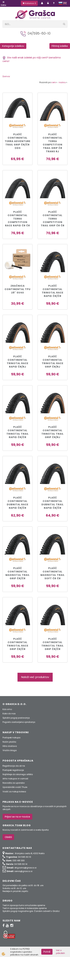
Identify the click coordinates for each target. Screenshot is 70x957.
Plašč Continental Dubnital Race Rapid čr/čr (17, 503)
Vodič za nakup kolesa (14, 791)
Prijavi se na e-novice (17, 816)
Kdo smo (7, 709)
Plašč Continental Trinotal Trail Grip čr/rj (52, 432)
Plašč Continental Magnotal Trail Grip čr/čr (17, 573)
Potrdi (46, 951)
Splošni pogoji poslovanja (16, 717)
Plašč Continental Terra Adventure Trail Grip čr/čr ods (17, 141)
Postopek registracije (13, 770)
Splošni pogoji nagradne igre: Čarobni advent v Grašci (31, 911)
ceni (53, 82)
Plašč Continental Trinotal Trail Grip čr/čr (52, 644)
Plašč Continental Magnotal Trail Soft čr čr (52, 573)
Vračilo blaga (10, 750)
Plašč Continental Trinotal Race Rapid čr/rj (17, 361)
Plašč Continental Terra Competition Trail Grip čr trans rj (52, 143)
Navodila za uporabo (14, 782)
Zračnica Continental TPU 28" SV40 (17, 289)
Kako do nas (9, 713)
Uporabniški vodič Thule (15, 787)
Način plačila (9, 741)
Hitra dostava (10, 746)
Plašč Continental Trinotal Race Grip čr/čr (17, 644)
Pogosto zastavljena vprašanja (19, 722)
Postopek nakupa (11, 737)
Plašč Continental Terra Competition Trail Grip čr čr (52, 218)
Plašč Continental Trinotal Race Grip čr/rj (52, 361)
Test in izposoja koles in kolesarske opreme (25, 908)
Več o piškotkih (60, 952)
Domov (6, 76)
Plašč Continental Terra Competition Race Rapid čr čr (17, 218)
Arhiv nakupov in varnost (15, 778)
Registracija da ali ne (14, 765)
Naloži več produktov (35, 677)
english (65, 3)
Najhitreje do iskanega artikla (18, 774)
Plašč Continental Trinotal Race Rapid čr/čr (52, 291)
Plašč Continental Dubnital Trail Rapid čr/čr (52, 503)
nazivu (62, 82)
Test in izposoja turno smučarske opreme (24, 905)
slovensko (60, 3)
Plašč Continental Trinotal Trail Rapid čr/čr (17, 432)
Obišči (8, 837)
